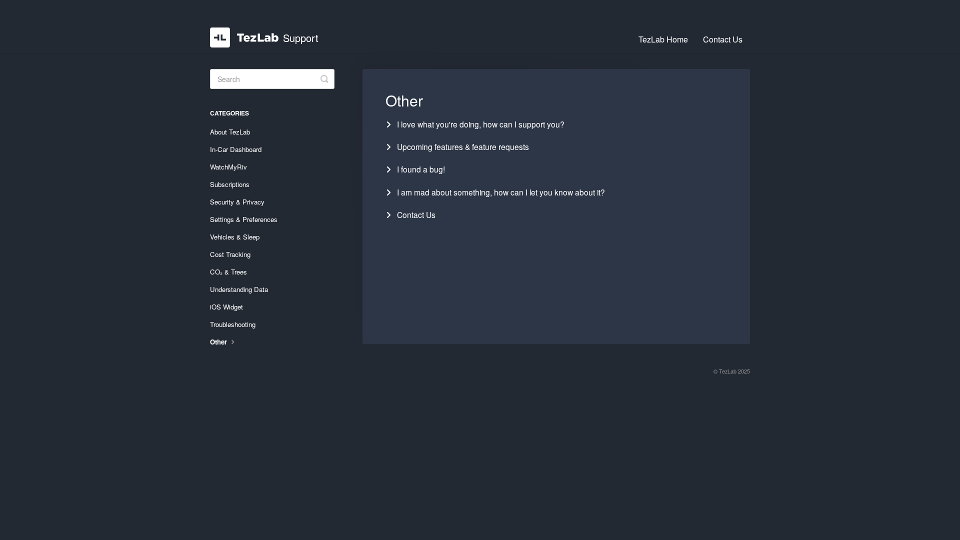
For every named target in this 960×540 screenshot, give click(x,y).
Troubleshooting (233, 324)
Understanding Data (239, 289)
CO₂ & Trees (228, 271)
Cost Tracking (230, 254)
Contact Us (722, 39)
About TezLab (230, 131)
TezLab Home (663, 39)
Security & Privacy (237, 201)
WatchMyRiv (228, 167)
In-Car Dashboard (236, 149)
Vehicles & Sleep (235, 237)
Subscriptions (230, 184)
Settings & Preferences (244, 219)
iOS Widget (226, 307)
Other (219, 341)
